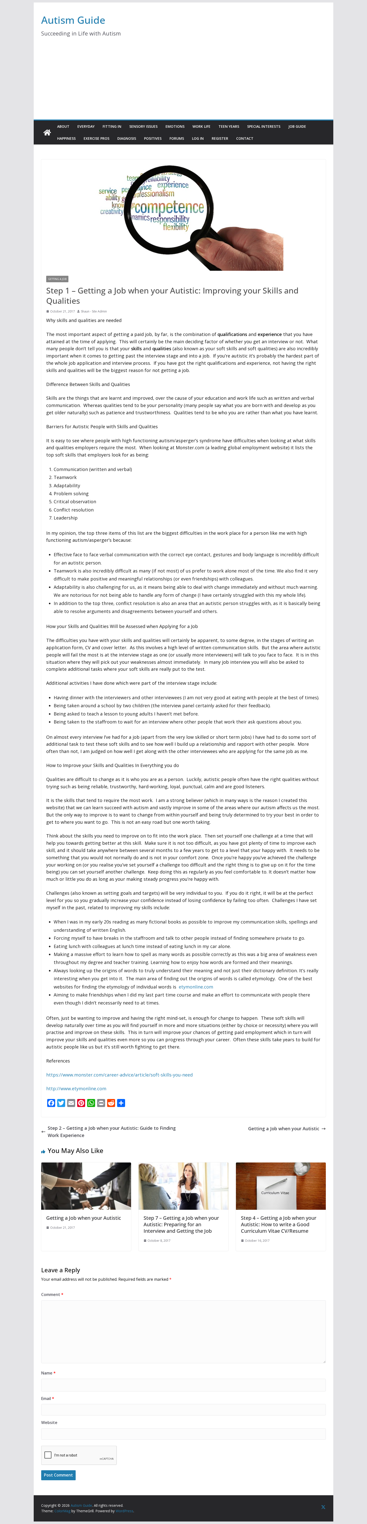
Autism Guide (73, 20)
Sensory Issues (143, 126)
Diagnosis (126, 138)
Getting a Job (57, 279)
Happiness (66, 138)
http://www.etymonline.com (76, 1089)
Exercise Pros (96, 138)
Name (48, 1373)
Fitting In (112, 126)
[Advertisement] (183, 82)
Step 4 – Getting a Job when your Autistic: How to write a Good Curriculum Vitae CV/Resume (278, 1224)
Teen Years (228, 126)
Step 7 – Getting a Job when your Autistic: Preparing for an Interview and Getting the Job (181, 1224)
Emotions (175, 126)
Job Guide (297, 126)
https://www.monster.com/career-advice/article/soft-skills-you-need (119, 1075)
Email (47, 1398)
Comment (52, 1294)
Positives (153, 138)
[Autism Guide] (47, 132)
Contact (244, 138)
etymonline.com (196, 987)
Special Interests (263, 126)
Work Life (201, 126)
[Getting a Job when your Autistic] (86, 1166)
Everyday (86, 126)
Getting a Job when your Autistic (283, 1129)
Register (220, 138)
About (63, 126)
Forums (177, 138)
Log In (198, 138)
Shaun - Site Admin (94, 311)
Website (49, 1422)
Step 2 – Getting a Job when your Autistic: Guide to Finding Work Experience (112, 1131)
